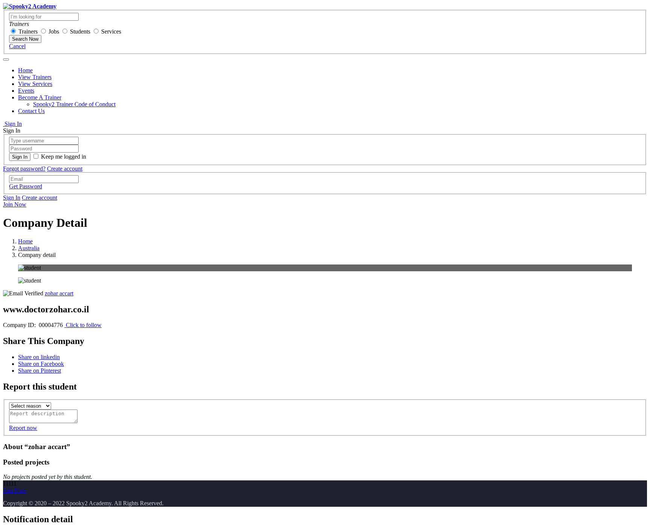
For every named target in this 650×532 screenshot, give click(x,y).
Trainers (28, 31)
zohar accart (59, 293)
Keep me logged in (63, 156)
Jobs (54, 31)
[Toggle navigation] (6, 59)
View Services (35, 84)
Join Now (14, 204)
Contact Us (31, 111)
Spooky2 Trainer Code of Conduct (74, 104)
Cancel (17, 46)
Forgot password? (24, 168)
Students (80, 31)
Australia (28, 248)
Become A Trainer (39, 97)
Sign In (12, 124)
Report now (23, 428)
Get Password (25, 186)
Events (26, 90)
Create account (64, 168)
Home (25, 70)
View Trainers (35, 77)
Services (111, 31)
